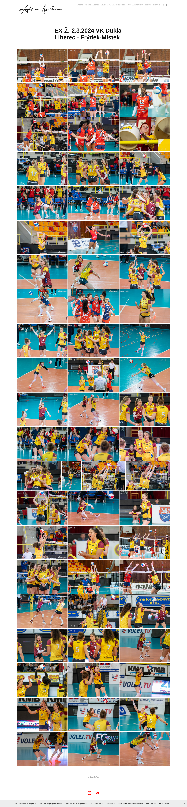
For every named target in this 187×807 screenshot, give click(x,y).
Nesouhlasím (163, 803)
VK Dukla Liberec (92, 5)
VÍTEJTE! (80, 5)
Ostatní (148, 5)
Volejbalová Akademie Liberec (113, 5)
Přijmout (154, 803)
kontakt (156, 5)
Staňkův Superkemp (135, 5)
